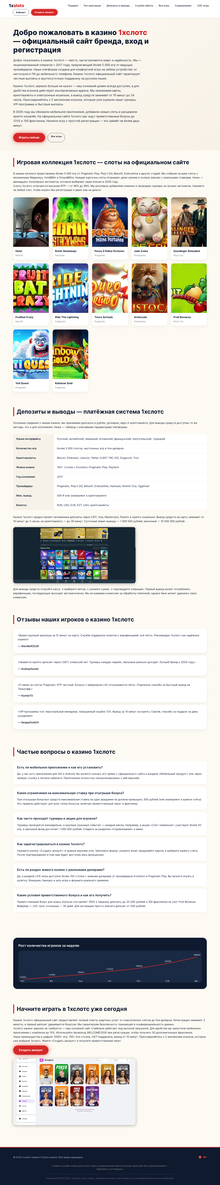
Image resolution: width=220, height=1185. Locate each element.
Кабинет (21, 12)
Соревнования (183, 5)
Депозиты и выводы (118, 5)
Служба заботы (144, 5)
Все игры (164, 5)
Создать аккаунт (44, 12)
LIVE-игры (203, 5)
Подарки (73, 5)
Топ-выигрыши (92, 5)
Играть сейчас (29, 137)
